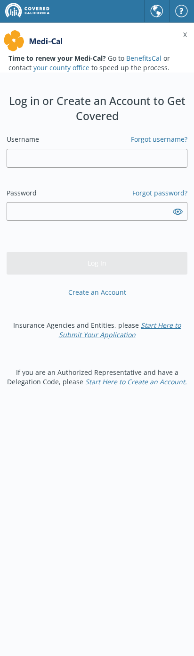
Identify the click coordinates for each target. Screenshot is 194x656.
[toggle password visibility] (177, 212)
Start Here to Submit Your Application (120, 330)
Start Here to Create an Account (135, 381)
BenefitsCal (144, 58)
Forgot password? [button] (159, 192)
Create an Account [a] (97, 292)
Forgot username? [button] (159, 139)
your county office (61, 67)
